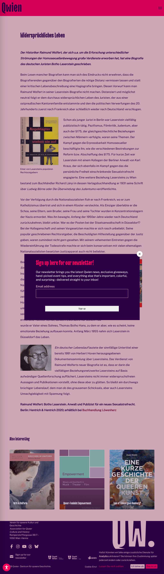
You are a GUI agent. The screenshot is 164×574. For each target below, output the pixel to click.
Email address (45, 286)
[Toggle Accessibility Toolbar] (6, 567)
